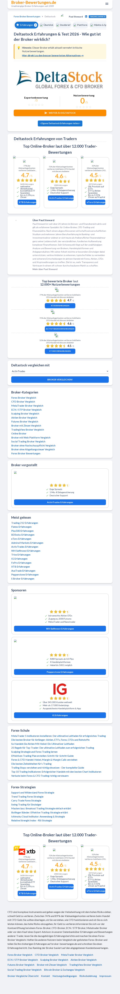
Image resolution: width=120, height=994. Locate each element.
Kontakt (45, 976)
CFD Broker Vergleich (23, 401)
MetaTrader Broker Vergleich (27, 405)
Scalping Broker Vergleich (25, 413)
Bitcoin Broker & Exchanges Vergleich (64, 969)
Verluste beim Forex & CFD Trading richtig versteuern (40, 775)
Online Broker (18, 433)
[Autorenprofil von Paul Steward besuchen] (86, 16)
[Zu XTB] (27, 162)
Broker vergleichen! (60, 379)
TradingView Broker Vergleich (27, 429)
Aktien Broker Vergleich (24, 417)
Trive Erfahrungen (20, 554)
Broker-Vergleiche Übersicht (23, 976)
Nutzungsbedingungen (64, 976)
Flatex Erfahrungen (21, 526)
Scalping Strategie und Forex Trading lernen (34, 751)
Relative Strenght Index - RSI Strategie (31, 820)
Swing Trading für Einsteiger (26, 804)
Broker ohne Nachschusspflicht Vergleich (33, 445)
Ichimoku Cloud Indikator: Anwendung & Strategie (38, 816)
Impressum (105, 976)
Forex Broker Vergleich (23, 397)
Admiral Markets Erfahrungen (27, 542)
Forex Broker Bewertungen (27, 16)
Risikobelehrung (88, 976)
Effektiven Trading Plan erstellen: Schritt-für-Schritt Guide (42, 755)
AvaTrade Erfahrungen (23, 570)
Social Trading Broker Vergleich (28, 441)
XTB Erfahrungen (27, 202)
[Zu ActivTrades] (61, 162)
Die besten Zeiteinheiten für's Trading (31, 763)
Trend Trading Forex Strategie (27, 796)
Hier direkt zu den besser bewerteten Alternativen (53, 55)
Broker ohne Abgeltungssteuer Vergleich (33, 449)
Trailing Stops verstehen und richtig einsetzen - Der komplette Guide (47, 767)
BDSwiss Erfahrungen (22, 534)
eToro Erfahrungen (96, 202)
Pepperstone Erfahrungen (25, 574)
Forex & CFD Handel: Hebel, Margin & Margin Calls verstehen (44, 759)
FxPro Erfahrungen (21, 562)
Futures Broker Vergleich (24, 421)
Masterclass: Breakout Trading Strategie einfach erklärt (41, 808)
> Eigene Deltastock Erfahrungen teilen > (60, 123)
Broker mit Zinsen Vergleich (26, 425)
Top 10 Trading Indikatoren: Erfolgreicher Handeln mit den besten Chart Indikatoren (56, 771)
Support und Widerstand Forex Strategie (32, 792)
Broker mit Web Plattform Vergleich (30, 437)
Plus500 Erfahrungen (22, 530)
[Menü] (106, 3)
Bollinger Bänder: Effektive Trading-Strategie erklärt (39, 812)
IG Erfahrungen (19, 558)
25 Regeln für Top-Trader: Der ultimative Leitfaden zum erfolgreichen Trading (52, 747)
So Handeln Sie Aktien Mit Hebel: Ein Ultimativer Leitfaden (42, 743)
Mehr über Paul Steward (45, 269)
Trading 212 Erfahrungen (24, 522)
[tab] (26, 25)
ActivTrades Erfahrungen (61, 198)
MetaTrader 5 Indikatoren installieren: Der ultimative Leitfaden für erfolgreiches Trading (58, 735)
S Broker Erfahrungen (22, 578)
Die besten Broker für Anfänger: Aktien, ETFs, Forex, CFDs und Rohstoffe (50, 739)
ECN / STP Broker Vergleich (26, 409)
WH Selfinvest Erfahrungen (25, 550)
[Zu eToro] (95, 162)
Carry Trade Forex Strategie (26, 800)
